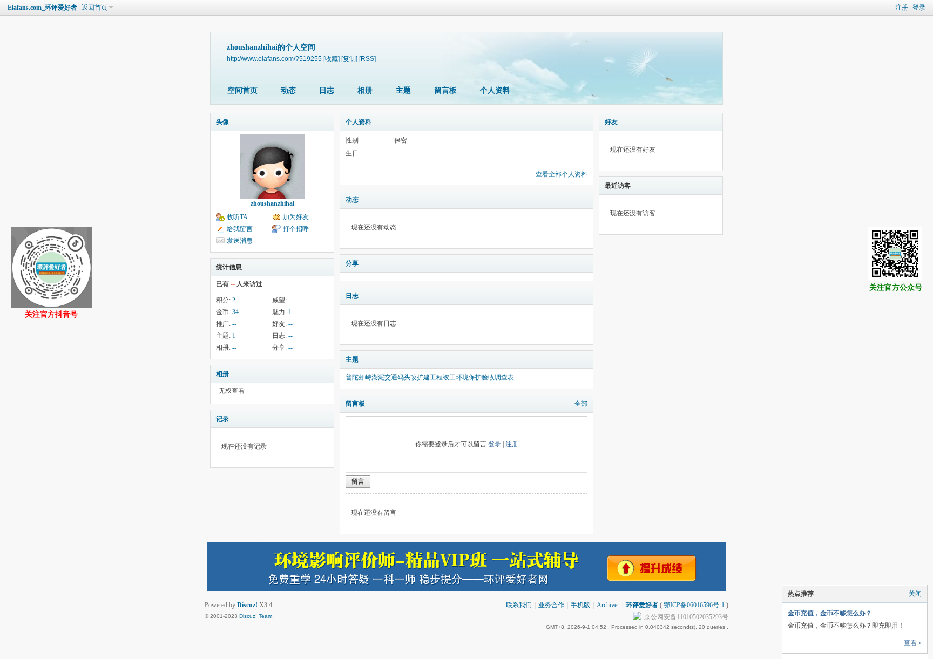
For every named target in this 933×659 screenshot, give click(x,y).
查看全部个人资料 (561, 174)
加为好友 (296, 217)
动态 (288, 90)
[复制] (349, 58)
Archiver (608, 605)
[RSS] (367, 58)
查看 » (913, 643)
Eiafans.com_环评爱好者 (42, 7)
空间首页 (242, 90)
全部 (580, 403)
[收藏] (331, 58)
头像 (222, 122)
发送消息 (240, 240)
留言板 (445, 90)
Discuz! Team (255, 616)
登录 (918, 7)
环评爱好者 (642, 605)
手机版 (580, 605)
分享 (352, 263)
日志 (326, 90)
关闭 (915, 593)
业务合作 (551, 605)
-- (290, 300)
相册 (365, 90)
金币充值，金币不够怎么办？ (830, 613)
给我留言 (240, 229)
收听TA (237, 217)
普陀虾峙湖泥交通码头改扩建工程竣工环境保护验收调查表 (430, 377)
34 (235, 312)
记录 (222, 419)
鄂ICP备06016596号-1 (694, 605)
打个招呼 (296, 229)
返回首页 (94, 7)
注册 (901, 7)
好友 (611, 122)
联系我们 (519, 605)
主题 (403, 90)
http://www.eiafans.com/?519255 (274, 58)
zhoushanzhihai (272, 203)
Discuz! (247, 605)
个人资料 (495, 90)
